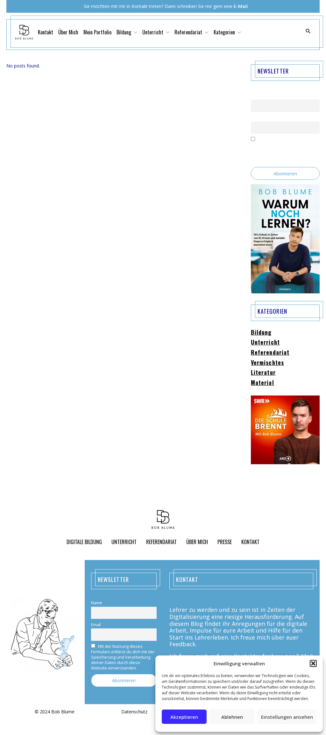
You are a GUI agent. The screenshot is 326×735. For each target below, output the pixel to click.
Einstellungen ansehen (287, 717)
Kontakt (45, 32)
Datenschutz (134, 712)
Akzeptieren (184, 717)
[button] (313, 663)
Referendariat (270, 352)
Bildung (261, 332)
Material (262, 382)
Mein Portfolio (97, 32)
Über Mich (68, 32)
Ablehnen (232, 717)
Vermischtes (267, 362)
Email (256, 117)
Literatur (263, 372)
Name (256, 96)
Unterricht (265, 342)
